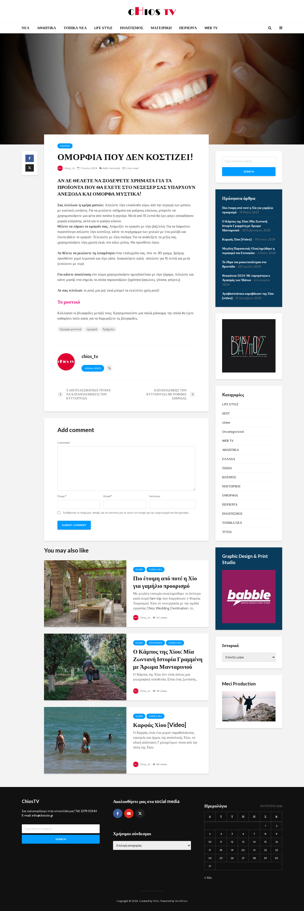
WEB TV (211, 28)
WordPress (181, 901)
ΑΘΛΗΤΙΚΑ (46, 28)
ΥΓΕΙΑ (227, 532)
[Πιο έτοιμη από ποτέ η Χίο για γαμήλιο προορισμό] (85, 593)
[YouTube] (129, 813)
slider (139, 569)
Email (107, 496)
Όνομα (61, 496)
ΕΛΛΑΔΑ (228, 459)
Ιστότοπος (154, 496)
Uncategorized (233, 432)
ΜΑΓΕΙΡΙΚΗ (161, 28)
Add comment (111, 168)
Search (248, 171)
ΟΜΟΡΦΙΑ (65, 145)
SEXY (226, 413)
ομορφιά (92, 329)
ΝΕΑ (25, 28)
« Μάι (208, 878)
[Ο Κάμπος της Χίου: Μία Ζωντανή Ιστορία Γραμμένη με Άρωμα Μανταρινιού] (85, 667)
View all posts (93, 368)
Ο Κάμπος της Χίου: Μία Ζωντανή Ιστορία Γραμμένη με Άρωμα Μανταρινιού (168, 659)
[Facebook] (117, 813)
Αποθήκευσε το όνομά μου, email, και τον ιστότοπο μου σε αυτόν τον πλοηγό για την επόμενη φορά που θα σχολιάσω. (126, 512)
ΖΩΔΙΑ (227, 468)
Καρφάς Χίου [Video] (159, 724)
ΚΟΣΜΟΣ (229, 477)
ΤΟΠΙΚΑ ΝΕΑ (75, 28)
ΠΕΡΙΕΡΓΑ (188, 28)
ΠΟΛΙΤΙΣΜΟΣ (131, 28)
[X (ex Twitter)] (140, 813)
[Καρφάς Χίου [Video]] (85, 740)
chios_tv (69, 168)
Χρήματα (108, 329)
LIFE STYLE (103, 28)
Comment (63, 442)
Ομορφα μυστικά (70, 329)
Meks (156, 901)
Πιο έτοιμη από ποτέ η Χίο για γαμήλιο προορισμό (165, 582)
